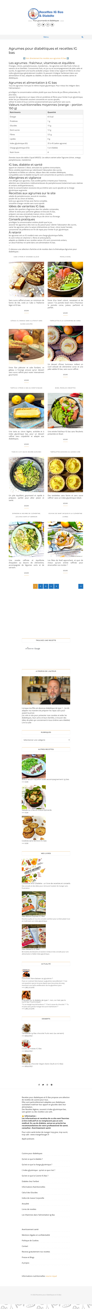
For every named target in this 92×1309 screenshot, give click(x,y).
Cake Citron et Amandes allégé (26, 257)
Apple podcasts (28, 1138)
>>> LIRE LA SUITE (28, 987)
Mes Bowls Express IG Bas (33, 916)
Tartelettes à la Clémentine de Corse (65, 321)
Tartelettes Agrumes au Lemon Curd (65, 452)
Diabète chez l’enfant (30, 1181)
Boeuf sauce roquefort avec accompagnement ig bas (45, 779)
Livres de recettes (29, 1209)
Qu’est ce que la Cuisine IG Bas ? (35, 1175)
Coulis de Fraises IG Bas (32, 1048)
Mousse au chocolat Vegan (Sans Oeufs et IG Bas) (42, 1064)
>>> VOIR (25, 782)
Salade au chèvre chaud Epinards (37, 810)
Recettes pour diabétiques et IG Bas (36, 1097)
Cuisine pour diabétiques (32, 1153)
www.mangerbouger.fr (39, 1134)
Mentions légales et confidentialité (36, 1235)
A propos (25, 1263)
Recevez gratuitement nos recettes (36, 1251)
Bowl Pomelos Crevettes (65, 388)
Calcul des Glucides (30, 1192)
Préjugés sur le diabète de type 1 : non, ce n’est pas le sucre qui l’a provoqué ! (44, 1001)
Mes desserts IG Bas (30, 949)
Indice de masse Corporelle (33, 1198)
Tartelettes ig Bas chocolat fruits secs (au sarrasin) (43, 1033)
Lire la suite (26, 722)
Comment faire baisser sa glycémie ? (37, 978)
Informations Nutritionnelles (33, 1187)
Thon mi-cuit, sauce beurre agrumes (26, 452)
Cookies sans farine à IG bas (34, 841)
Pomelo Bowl (65, 257)
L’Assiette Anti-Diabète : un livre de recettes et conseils (46, 883)
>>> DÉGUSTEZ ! (27, 1036)
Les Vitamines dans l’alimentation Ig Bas (38, 1214)
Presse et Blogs (28, 1257)
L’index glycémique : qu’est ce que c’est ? (38, 1170)
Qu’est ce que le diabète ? (32, 1159)
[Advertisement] (46, 611)
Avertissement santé (41, 1128)
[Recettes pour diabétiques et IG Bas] (46, 17)
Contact (25, 1246)
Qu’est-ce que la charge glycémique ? (37, 1164)
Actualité (25, 1203)
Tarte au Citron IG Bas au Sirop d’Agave (26, 388)
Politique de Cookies (30, 1240)
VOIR (26, 311)
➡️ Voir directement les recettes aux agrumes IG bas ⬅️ (46, 58)
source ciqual (51, 1276)
